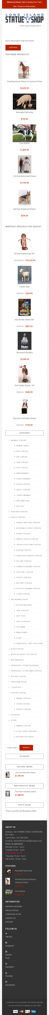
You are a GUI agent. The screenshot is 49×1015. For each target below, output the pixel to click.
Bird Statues (22, 451)
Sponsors (15, 715)
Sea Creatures (23, 501)
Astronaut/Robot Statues (28, 528)
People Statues (18, 517)
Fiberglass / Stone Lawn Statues (26, 671)
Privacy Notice (12, 910)
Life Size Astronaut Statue (24, 176)
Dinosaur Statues (19, 512)
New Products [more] (24, 786)
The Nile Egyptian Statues (28, 545)
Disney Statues (23, 534)
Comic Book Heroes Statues (29, 556)
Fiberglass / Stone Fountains (25, 665)
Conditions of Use (13, 914)
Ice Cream (20, 627)
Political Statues (24, 572)
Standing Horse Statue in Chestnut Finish (24, 81)
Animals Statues (18, 440)
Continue (13, 47)
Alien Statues (17, 649)
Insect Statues (23, 490)
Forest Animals (23, 479)
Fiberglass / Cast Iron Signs (29, 643)
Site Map (9, 922)
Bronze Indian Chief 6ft (24, 254)
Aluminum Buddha (24, 352)
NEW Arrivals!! (17, 660)
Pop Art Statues (18, 676)
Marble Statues (23, 726)
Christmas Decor (19, 682)
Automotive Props (25, 737)
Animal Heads (22, 446)
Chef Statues (22, 610)
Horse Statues (23, 484)
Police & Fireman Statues (28, 588)
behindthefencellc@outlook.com (28, 841)
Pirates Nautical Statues (28, 523)
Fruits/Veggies (23, 621)
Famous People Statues (27, 539)
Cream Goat (24, 287)
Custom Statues (18, 693)
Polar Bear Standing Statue (25, 792)
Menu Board (21, 632)
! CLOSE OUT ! (16, 687)
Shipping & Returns (13, 907)
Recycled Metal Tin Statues (24, 654)
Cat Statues (21, 457)
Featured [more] (24, 767)
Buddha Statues (23, 550)
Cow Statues (22, 462)
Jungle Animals (23, 495)
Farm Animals (22, 473)
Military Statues (24, 583)
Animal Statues (23, 698)
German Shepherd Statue (24, 209)
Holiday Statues (24, 561)
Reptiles (20, 506)
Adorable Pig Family (24, 112)
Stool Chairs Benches (26, 731)
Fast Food (21, 616)
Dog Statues (22, 468)
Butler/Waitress (24, 605)
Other (13, 720)
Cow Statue (24, 143)
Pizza (18, 638)
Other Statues (23, 594)
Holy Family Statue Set (24, 320)
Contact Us (10, 918)
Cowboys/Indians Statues (28, 567)
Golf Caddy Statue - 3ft (24, 385)
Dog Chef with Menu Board (24, 418)
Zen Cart (37, 1006)
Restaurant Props (19, 599)
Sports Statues (23, 577)
